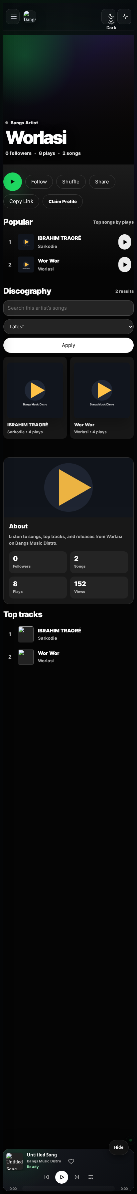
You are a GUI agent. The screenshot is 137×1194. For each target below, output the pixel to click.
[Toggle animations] (124, 16)
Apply (68, 345)
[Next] (76, 1177)
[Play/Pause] (61, 1177)
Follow (39, 181)
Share (102, 181)
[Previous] (46, 1177)
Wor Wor (49, 261)
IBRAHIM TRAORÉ (59, 238)
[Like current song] (71, 1161)
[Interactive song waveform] (68, 1189)
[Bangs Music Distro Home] (31, 17)
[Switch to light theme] (108, 16)
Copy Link (21, 201)
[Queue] (90, 1177)
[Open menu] (13, 16)
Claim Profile (63, 201)
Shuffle (70, 181)
